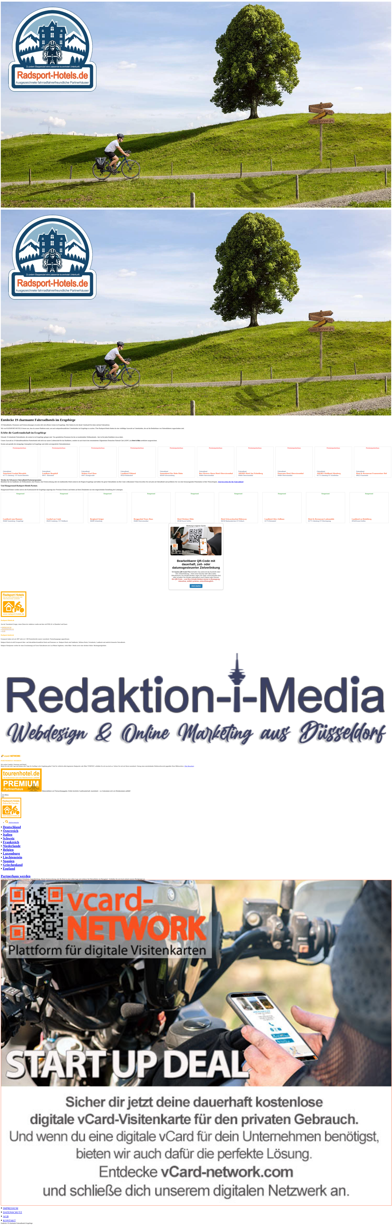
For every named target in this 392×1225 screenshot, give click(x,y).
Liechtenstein (12, 857)
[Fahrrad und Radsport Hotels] (11, 817)
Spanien (8, 861)
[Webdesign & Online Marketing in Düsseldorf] (196, 752)
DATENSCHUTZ (12, 1212)
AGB (6, 1216)
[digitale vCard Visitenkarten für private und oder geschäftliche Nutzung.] (11, 757)
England (9, 868)
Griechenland (13, 865)
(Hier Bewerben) (189, 766)
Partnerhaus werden (15, 876)
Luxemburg (11, 853)
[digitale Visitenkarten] (196, 1205)
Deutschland (12, 827)
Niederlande (12, 846)
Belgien (8, 849)
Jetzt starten (196, 586)
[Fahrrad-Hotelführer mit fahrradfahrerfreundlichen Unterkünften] (196, 207)
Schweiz (8, 838)
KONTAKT (9, 1220)
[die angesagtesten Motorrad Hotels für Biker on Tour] (21, 791)
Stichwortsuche (13, 822)
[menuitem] (198, 822)
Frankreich (11, 842)
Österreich (10, 831)
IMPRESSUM (10, 1208)
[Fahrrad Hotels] (13, 616)
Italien (7, 834)
